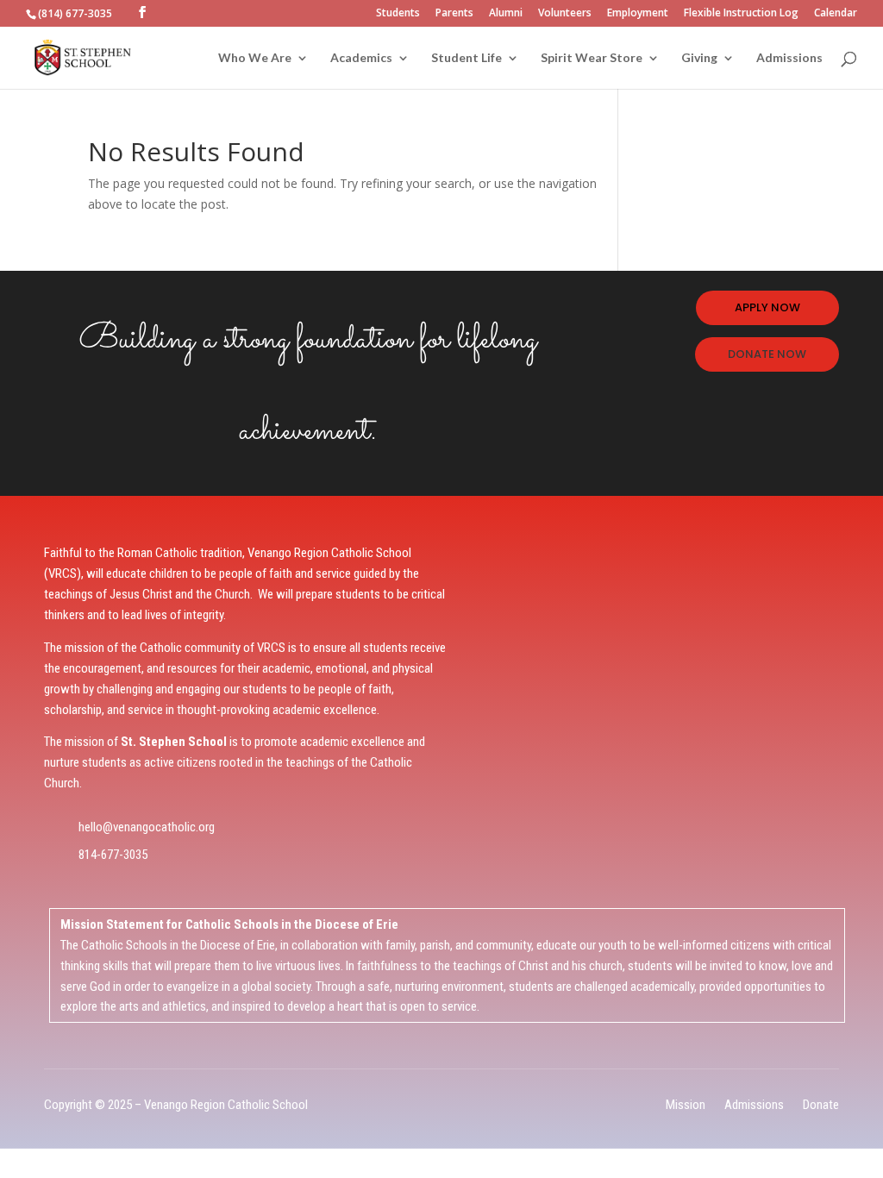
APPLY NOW (767, 307)
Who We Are (254, 58)
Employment (637, 14)
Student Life (466, 58)
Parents (454, 14)
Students (398, 14)
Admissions (789, 58)
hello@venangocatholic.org (146, 827)
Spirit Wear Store (591, 58)
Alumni (506, 14)
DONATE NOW (767, 354)
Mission (685, 1104)
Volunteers (565, 14)
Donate (821, 1104)
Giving (699, 58)
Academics (361, 58)
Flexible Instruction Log (741, 14)
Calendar (835, 14)
